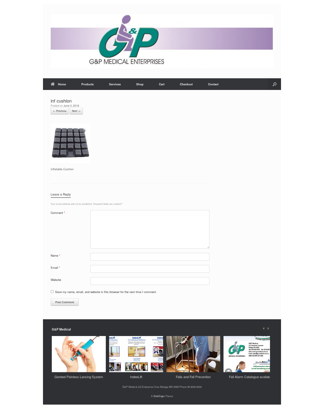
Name (55, 255)
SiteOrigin (159, 396)
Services (115, 84)
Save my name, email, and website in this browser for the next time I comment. (106, 292)
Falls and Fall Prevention (193, 376)
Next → (76, 110)
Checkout (186, 84)
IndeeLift (136, 376)
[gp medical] (162, 41)
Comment (58, 213)
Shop (139, 84)
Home (62, 84)
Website (56, 280)
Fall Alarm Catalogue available (250, 376)
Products (87, 84)
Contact (213, 84)
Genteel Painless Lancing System (78, 376)
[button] (274, 84)
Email (55, 267)
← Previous (59, 110)
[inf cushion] (70, 162)
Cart (161, 84)
